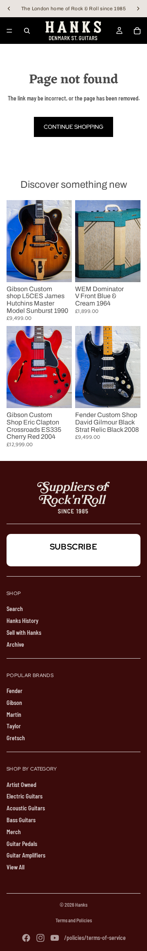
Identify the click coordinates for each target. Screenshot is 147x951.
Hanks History (22, 620)
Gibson (14, 702)
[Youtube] (55, 938)
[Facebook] (26, 938)
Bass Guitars (21, 819)
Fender (14, 690)
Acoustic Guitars (26, 808)
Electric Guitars (24, 796)
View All (15, 867)
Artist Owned (21, 784)
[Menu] (9, 30)
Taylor (14, 726)
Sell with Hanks (24, 632)
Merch (14, 831)
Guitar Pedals (22, 843)
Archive (15, 644)
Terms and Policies (74, 920)
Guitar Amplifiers (26, 855)
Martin (14, 714)
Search (15, 608)
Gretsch (16, 737)
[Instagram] (40, 938)
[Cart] (137, 31)
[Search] (27, 31)
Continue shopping (73, 126)
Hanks (81, 905)
